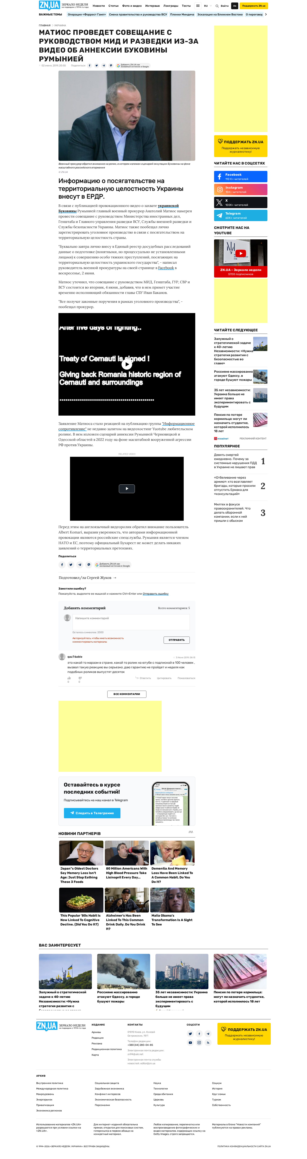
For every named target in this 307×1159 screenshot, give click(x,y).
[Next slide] (265, 14)
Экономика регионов (49, 1110)
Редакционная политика (107, 1049)
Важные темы (50, 14)
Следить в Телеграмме (95, 813)
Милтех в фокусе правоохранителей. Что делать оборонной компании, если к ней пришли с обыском (232, 512)
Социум (217, 1083)
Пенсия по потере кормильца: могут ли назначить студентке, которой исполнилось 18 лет (231, 423)
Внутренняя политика (49, 1083)
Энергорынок (44, 1099)
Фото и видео (132, 5)
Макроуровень (45, 1094)
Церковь (159, 1099)
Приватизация (45, 1105)
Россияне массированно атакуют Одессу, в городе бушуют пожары (233, 376)
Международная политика (52, 1088)
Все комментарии (127, 694)
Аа (234, 5)
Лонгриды (170, 5)
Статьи (114, 5)
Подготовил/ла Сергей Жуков (85, 577)
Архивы (96, 1032)
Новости (99, 5)
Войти (225, 5)
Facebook (166, 267)
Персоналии (102, 1105)
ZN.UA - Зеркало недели (240, 270)
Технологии (161, 1088)
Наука (157, 1083)
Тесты (186, 5)
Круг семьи (219, 1094)
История (217, 1088)
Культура (159, 1105)
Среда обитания (163, 1094)
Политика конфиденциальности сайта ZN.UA (244, 1146)
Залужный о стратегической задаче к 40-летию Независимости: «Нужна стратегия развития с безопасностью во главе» (233, 351)
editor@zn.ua (147, 1063)
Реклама (97, 1043)
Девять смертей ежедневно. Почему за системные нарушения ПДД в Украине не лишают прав (235, 461)
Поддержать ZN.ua (253, 5)
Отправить (177, 640)
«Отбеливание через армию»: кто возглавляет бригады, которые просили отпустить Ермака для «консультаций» (234, 486)
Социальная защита (107, 1083)
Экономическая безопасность (113, 1099)
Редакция (98, 1037)
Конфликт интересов (107, 1094)
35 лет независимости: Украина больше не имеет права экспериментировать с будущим (232, 398)
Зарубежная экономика (109, 1088)
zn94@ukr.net (135, 1054)
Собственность (221, 1105)
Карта (95, 1054)
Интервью (152, 5)
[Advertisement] (109, 736)
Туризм (216, 1099)
